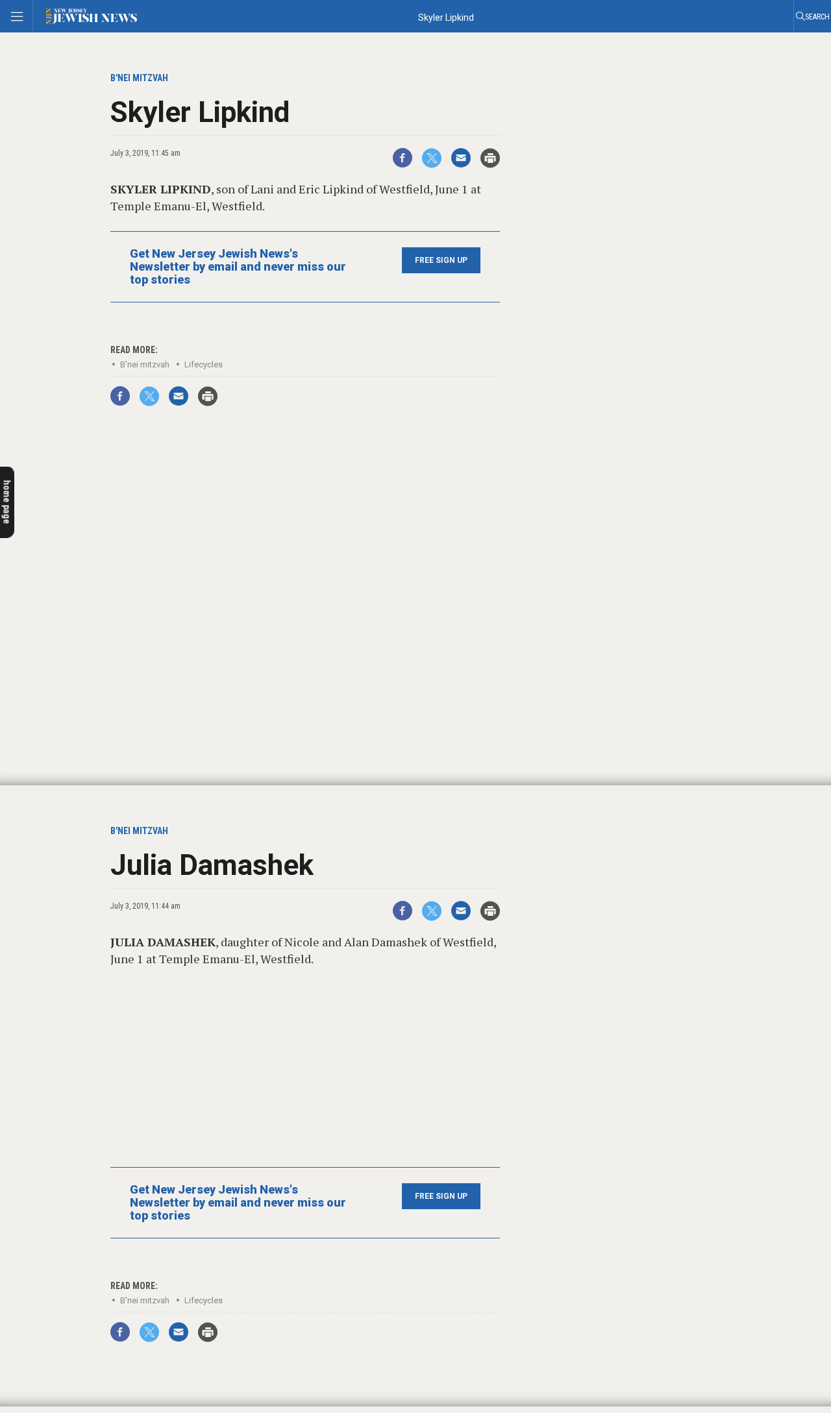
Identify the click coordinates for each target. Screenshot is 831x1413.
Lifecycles (203, 364)
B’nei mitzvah (144, 364)
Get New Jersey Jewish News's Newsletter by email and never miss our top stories (238, 266)
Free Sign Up (441, 260)
